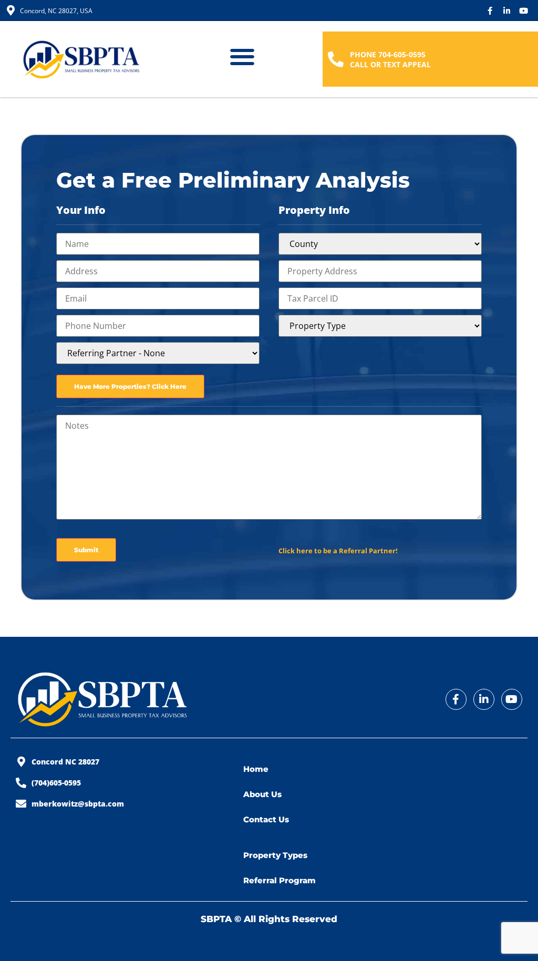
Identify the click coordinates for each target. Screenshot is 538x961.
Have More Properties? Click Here (130, 386)
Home (255, 769)
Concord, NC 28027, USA (56, 10)
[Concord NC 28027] (21, 762)
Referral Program (279, 880)
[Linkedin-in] (507, 11)
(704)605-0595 (56, 783)
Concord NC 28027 (65, 762)
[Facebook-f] (490, 11)
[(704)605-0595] (21, 783)
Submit (86, 550)
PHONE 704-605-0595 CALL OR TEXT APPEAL (390, 59)
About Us (262, 794)
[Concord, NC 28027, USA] (10, 10)
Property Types (275, 855)
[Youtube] (523, 11)
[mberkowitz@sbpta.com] (21, 804)
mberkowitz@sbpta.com (78, 804)
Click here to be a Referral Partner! (338, 550)
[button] (242, 56)
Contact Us (266, 819)
